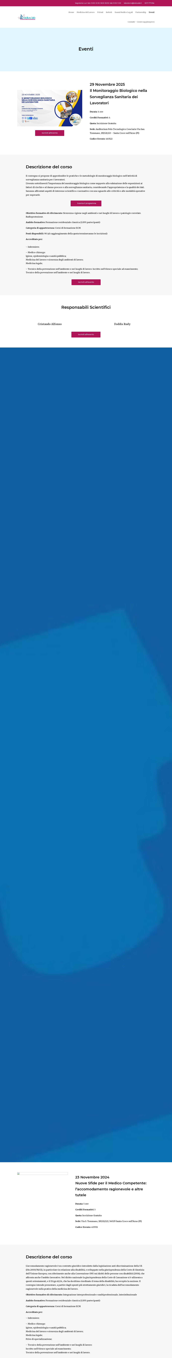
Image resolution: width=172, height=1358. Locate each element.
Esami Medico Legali (124, 12)
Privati (100, 12)
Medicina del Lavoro (86, 12)
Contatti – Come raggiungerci (141, 22)
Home (71, 12)
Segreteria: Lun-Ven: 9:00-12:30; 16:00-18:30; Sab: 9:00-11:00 (98, 3)
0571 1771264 (149, 3)
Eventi (151, 12)
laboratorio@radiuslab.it (133, 3)
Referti (109, 12)
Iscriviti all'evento (50, 133)
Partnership (140, 12)
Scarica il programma (86, 203)
